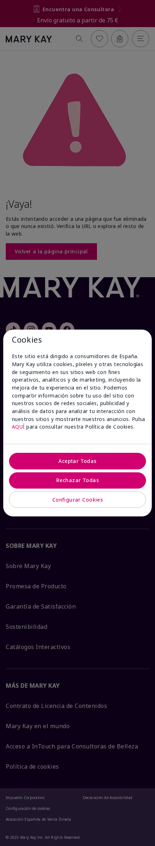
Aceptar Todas (77, 461)
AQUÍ (18, 426)
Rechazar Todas (77, 480)
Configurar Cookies (77, 499)
